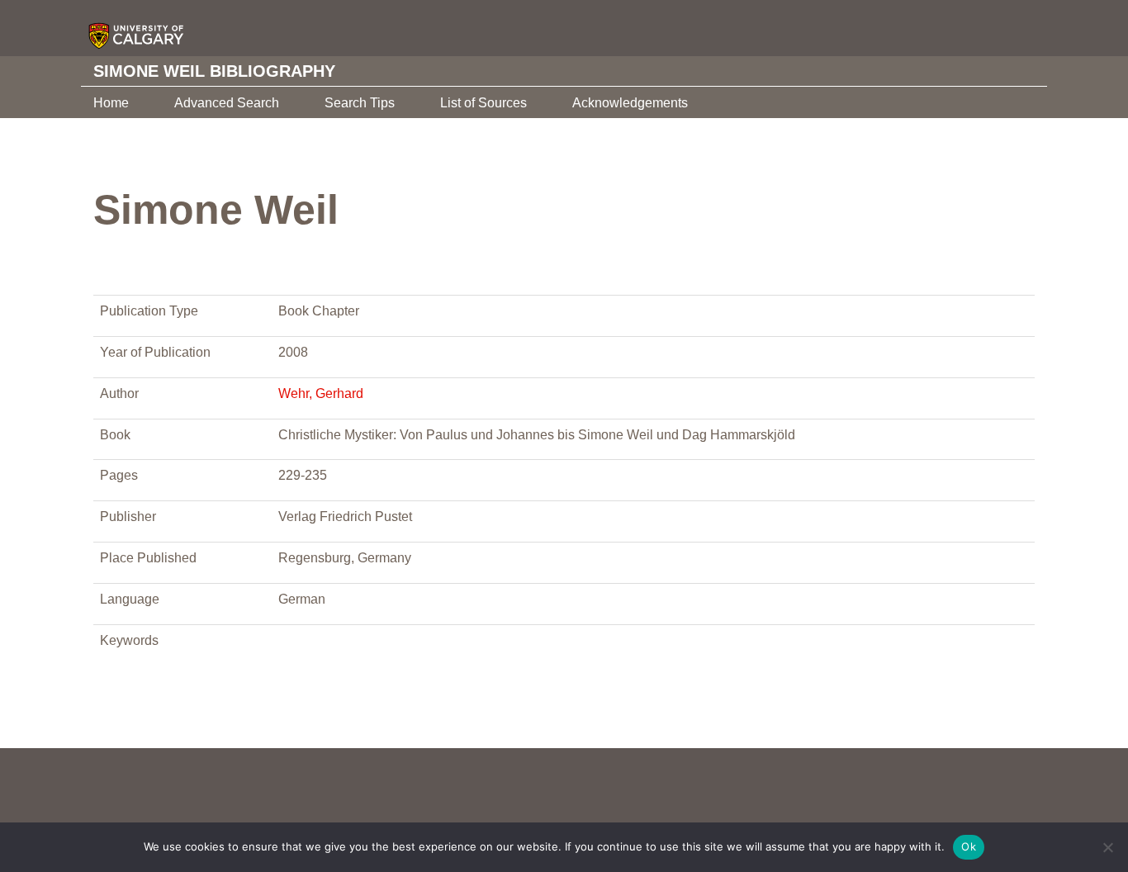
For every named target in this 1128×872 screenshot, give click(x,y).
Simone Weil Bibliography (214, 71)
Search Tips (360, 103)
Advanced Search (226, 103)
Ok (968, 846)
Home (111, 103)
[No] (1107, 847)
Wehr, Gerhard (320, 393)
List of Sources (483, 103)
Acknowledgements (630, 103)
